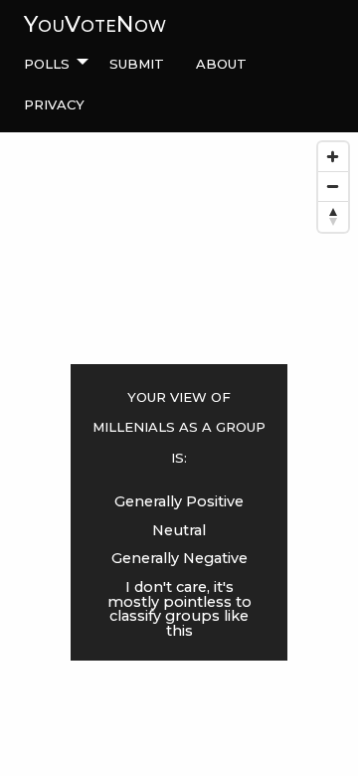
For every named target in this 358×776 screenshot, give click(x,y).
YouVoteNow (95, 24)
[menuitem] (50, 63)
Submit (136, 62)
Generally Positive (179, 501)
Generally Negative (179, 558)
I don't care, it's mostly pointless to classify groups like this (179, 608)
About (221, 62)
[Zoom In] (333, 157)
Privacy (54, 102)
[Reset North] (333, 217)
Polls (47, 62)
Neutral (179, 530)
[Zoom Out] (333, 187)
